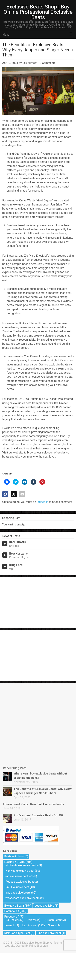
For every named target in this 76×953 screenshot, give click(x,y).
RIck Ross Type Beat (17, 933)
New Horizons (18, 553)
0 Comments (47, 63)
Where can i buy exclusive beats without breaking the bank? (40, 775)
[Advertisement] (28, 602)
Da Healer (11, 920)
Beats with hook (14, 856)
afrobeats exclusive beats (21, 865)
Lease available (44, 905)
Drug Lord (15, 565)
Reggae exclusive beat (19, 881)
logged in (43, 502)
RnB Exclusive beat (17, 887)
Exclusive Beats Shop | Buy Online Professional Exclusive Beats (38, 12)
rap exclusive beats (17, 876)
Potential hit (11, 911)
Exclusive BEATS (14, 862)
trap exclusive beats (18, 892)
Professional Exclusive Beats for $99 (38, 815)
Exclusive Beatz (14, 905)
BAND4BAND (17, 542)
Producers (10, 916)
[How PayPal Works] (31, 844)
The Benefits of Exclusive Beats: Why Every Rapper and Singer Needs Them (43, 791)
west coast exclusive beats (22, 898)
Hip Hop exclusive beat (19, 870)
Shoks (52, 925)
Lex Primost (29, 925)
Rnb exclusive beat (49, 933)
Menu (5, 34)
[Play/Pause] (5, 543)
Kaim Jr (10, 925)
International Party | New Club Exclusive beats (33, 804)
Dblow (31, 920)
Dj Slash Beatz (53, 920)
